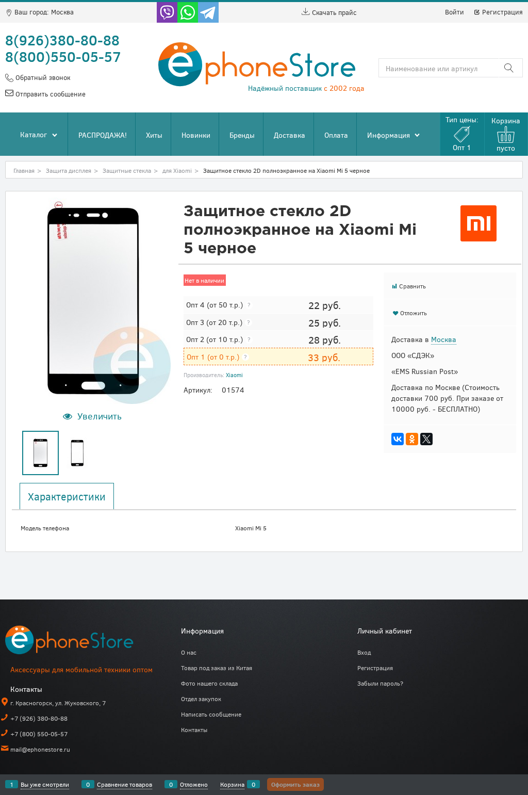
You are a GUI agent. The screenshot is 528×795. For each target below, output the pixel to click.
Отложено (194, 784)
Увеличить (99, 416)
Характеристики (67, 496)
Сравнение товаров (124, 784)
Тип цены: (462, 133)
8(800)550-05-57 (63, 56)
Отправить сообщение (49, 94)
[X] (426, 439)
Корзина (232, 784)
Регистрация (501, 12)
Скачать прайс (333, 12)
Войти (454, 12)
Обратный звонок (41, 77)
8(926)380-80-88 (62, 39)
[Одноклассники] (412, 439)
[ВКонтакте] (397, 439)
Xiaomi (234, 375)
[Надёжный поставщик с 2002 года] (82, 642)
